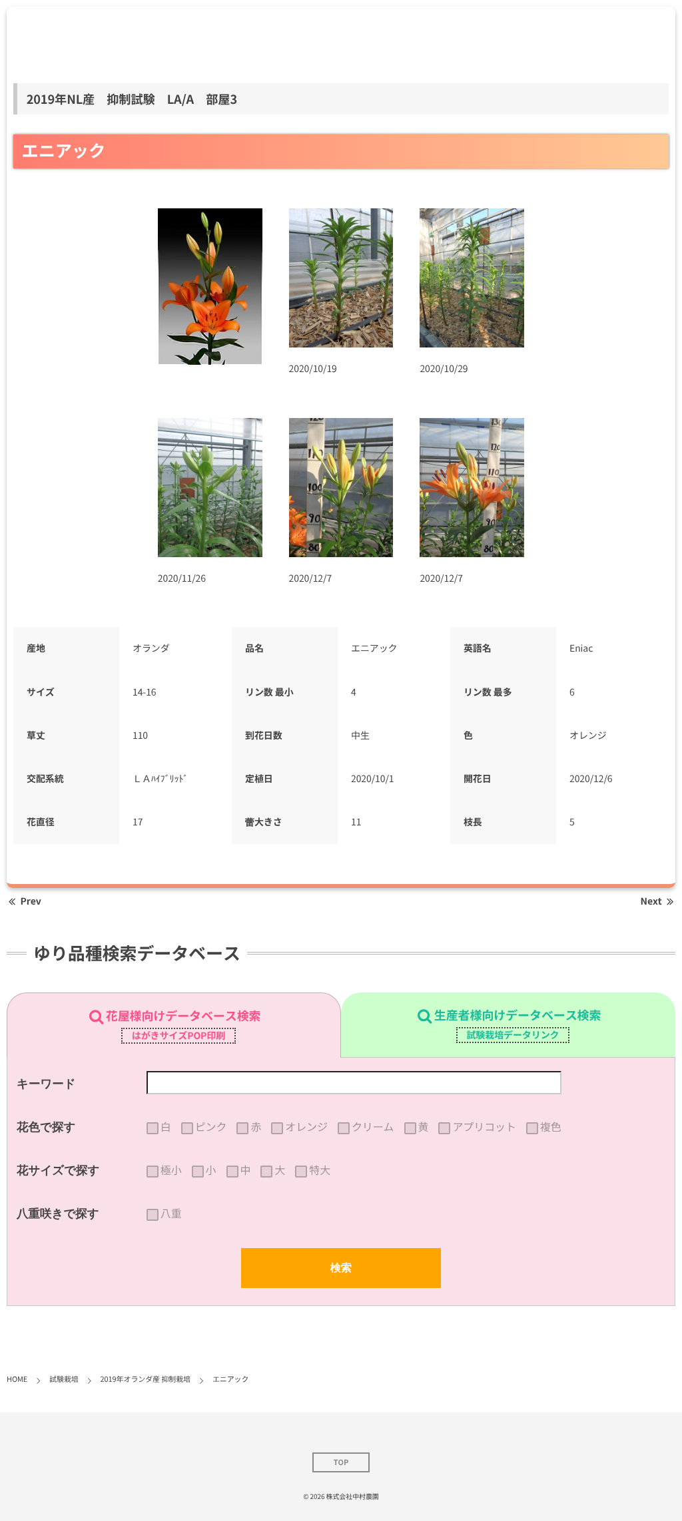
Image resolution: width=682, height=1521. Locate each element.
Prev (31, 901)
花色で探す (46, 1127)
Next (651, 901)
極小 (171, 1170)
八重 (171, 1213)
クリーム (373, 1127)
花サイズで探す (58, 1170)
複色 (550, 1127)
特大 (319, 1170)
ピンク (211, 1127)
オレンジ (306, 1127)
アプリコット (483, 1127)
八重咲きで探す (58, 1213)
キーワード (46, 1083)
